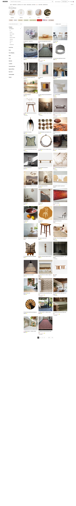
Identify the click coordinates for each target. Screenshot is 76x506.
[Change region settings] (73, 1)
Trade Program (64, 1)
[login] (68, 1)
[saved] (70, 1)
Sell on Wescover (57, 1)
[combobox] (31, 2)
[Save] (36, 27)
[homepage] (5, 1)
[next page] (52, 337)
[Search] (20, 24)
